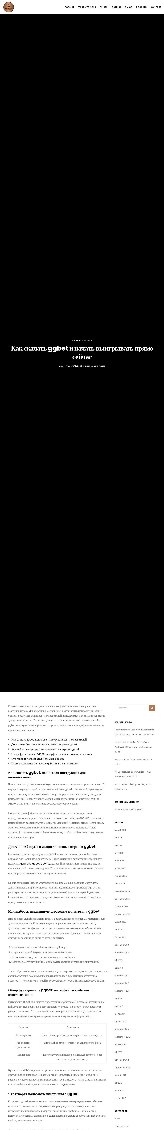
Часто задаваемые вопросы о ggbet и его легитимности (45, 763)
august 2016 (120, 1044)
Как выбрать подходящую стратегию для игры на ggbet (45, 749)
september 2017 (122, 991)
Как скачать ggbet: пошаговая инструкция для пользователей (49, 739)
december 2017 (122, 975)
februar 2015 (120, 1098)
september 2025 (122, 914)
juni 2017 (119, 1006)
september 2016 (122, 1037)
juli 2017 (118, 998)
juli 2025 (118, 929)
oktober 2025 (121, 906)
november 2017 (122, 983)
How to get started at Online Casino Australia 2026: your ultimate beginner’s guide (133, 747)
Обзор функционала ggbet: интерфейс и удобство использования (51, 754)
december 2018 (122, 945)
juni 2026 (119, 845)
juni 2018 (119, 968)
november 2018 (122, 952)
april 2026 (119, 860)
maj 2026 (119, 853)
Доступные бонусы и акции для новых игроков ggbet (44, 744)
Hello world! (137, 809)
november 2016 (122, 1029)
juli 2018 (118, 960)
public (117, 1118)
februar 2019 (121, 937)
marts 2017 (120, 1014)
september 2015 (122, 1067)
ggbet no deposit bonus (35, 863)
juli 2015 (118, 1083)
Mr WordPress (121, 809)
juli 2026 (118, 837)
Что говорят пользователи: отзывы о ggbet (37, 758)
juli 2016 (118, 1052)
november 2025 (122, 899)
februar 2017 (120, 1021)
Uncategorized (82, 340)
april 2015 (119, 1090)
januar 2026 (120, 883)
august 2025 (120, 922)
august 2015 (120, 1075)
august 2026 (120, 830)
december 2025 (122, 891)
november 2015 (122, 1060)
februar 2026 (121, 876)
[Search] (152, 708)
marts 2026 (120, 868)
